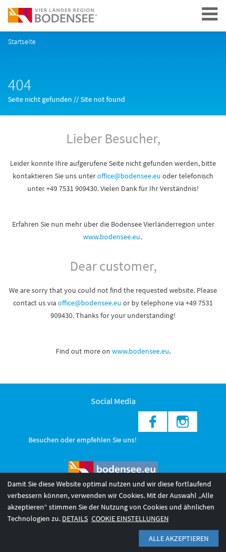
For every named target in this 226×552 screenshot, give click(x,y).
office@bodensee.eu (129, 176)
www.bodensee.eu (111, 236)
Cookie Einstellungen (130, 518)
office (66, 302)
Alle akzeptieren (179, 538)
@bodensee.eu (99, 302)
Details (75, 518)
